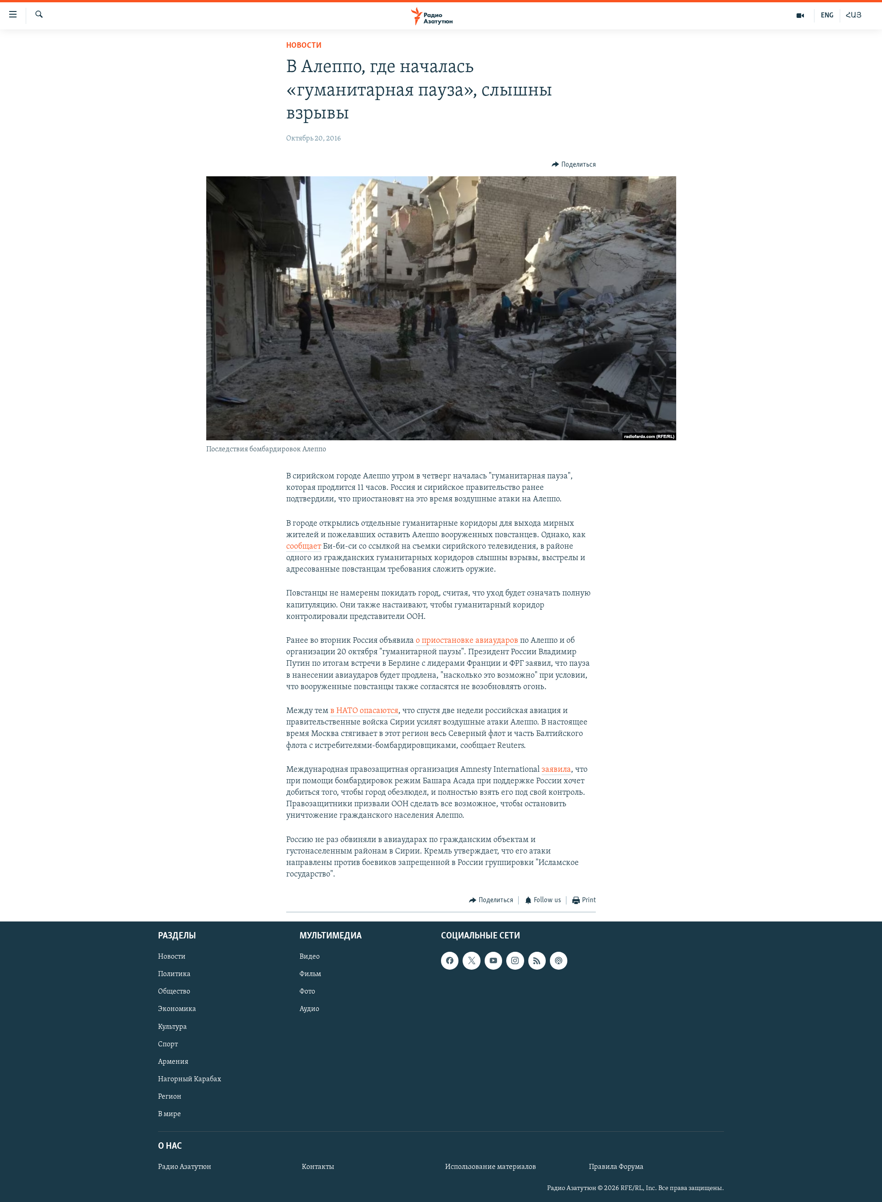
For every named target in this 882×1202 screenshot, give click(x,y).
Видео (310, 956)
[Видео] (800, 15)
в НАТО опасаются (364, 711)
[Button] (574, 165)
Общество (174, 991)
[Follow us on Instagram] (515, 960)
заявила (556, 770)
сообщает (303, 547)
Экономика (177, 1009)
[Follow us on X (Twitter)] (471, 960)
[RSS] (537, 960)
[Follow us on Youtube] (493, 960)
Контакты (318, 1167)
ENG (827, 15)
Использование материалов (490, 1167)
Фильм (310, 974)
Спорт (168, 1044)
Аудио (309, 1009)
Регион (169, 1097)
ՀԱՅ (854, 15)
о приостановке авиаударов (468, 641)
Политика (174, 974)
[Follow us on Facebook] (449, 960)
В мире (169, 1114)
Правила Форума (616, 1167)
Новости (304, 46)
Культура (172, 1026)
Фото (307, 991)
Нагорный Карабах (189, 1079)
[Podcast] (558, 960)
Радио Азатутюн (184, 1167)
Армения (173, 1062)
